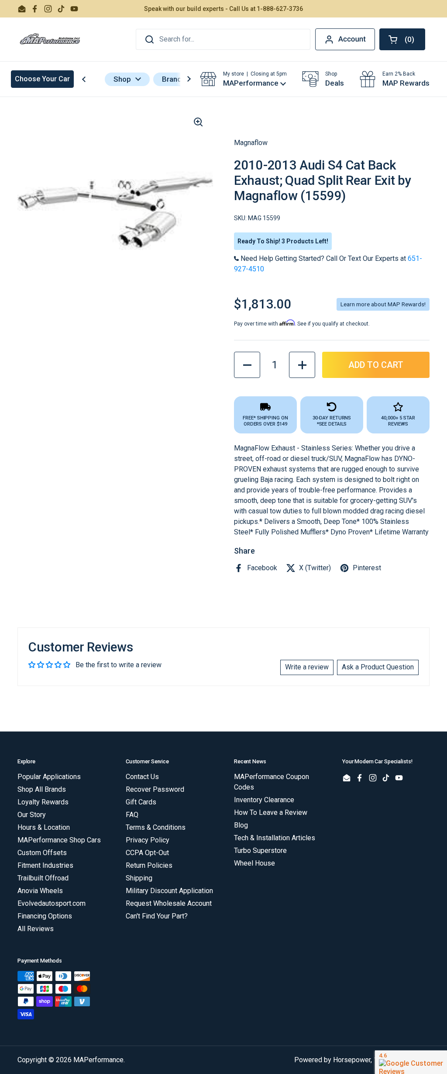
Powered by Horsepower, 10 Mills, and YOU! (362, 1060)
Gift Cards (141, 802)
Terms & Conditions (156, 827)
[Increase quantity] (302, 365)
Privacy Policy (147, 840)
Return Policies (149, 865)
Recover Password (155, 789)
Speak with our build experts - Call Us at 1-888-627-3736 (223, 9)
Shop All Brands (41, 789)
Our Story (31, 815)
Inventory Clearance (264, 800)
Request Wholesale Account (169, 903)
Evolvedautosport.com (51, 903)
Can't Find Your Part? (157, 916)
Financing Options (44, 916)
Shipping (139, 878)
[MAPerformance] (50, 39)
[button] (402, 39)
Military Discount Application (169, 891)
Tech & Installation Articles (274, 838)
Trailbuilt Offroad (43, 878)
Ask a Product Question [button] (378, 667)
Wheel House (254, 863)
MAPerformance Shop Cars (59, 840)
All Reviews (35, 929)
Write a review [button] (307, 667)
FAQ (132, 815)
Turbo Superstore (260, 850)
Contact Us (142, 777)
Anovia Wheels (40, 891)
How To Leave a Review (270, 812)
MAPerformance (98, 1060)
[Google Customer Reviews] (411, 1062)
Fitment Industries (45, 865)
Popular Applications (49, 777)
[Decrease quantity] (247, 365)
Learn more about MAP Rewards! (383, 304)
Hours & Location (43, 827)
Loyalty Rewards (43, 802)
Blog (241, 825)
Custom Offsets (42, 853)
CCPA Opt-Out (147, 853)
